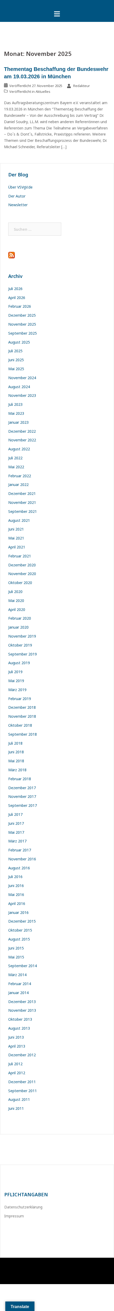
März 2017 (17, 841)
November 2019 (22, 636)
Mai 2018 (16, 760)
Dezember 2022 (22, 431)
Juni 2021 (16, 529)
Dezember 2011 (22, 1081)
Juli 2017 (15, 814)
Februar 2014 (19, 983)
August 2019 (19, 662)
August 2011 (19, 1099)
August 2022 (19, 448)
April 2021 (16, 547)
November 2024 (22, 377)
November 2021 (22, 502)
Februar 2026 (19, 306)
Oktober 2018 (20, 725)
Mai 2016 (16, 894)
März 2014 (17, 974)
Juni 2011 (16, 1108)
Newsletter (18, 204)
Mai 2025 (16, 368)
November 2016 (22, 858)
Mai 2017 (16, 832)
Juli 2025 (15, 350)
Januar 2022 (18, 484)
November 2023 (22, 395)
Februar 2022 (19, 475)
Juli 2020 (15, 591)
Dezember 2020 (22, 564)
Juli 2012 (15, 1063)
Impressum (14, 1215)
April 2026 (16, 297)
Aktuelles (43, 91)
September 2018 (22, 734)
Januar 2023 (18, 422)
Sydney (84, 1266)
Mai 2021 (16, 538)
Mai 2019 (16, 680)
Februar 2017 (19, 849)
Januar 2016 (18, 912)
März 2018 (17, 769)
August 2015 (19, 939)
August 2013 (19, 1028)
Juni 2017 (16, 823)
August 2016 (19, 867)
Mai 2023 (16, 413)
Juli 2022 (15, 457)
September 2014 (22, 965)
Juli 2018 (15, 743)
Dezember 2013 (22, 1001)
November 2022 (22, 439)
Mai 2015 (16, 957)
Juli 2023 (15, 404)
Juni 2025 (16, 359)
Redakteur (81, 85)
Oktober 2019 (20, 645)
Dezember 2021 (22, 493)
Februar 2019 (19, 698)
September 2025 (22, 333)
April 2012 (16, 1072)
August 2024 (19, 386)
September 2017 (22, 805)
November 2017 (22, 796)
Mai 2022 (16, 466)
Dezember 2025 (22, 315)
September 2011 (22, 1090)
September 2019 (22, 654)
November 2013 (22, 1010)
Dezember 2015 (22, 921)
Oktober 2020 (20, 582)
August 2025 (19, 342)
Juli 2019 (15, 671)
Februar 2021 (19, 555)
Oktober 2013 (20, 1019)
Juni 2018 (16, 751)
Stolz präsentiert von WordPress (32, 1266)
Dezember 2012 (22, 1054)
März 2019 (17, 689)
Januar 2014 (18, 992)
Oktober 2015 (20, 930)
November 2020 (22, 573)
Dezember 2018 (22, 707)
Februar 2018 (19, 778)
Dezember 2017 (22, 787)
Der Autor (16, 196)
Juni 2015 (16, 948)
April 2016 (16, 903)
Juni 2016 (16, 885)
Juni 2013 (16, 1037)
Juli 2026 (15, 288)
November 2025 (22, 324)
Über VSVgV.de (20, 187)
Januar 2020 (18, 627)
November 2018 (22, 716)
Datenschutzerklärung (23, 1206)
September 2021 (22, 511)
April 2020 (16, 609)
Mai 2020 (16, 600)
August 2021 (19, 520)
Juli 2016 (15, 876)
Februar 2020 (19, 618)
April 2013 (16, 1046)
